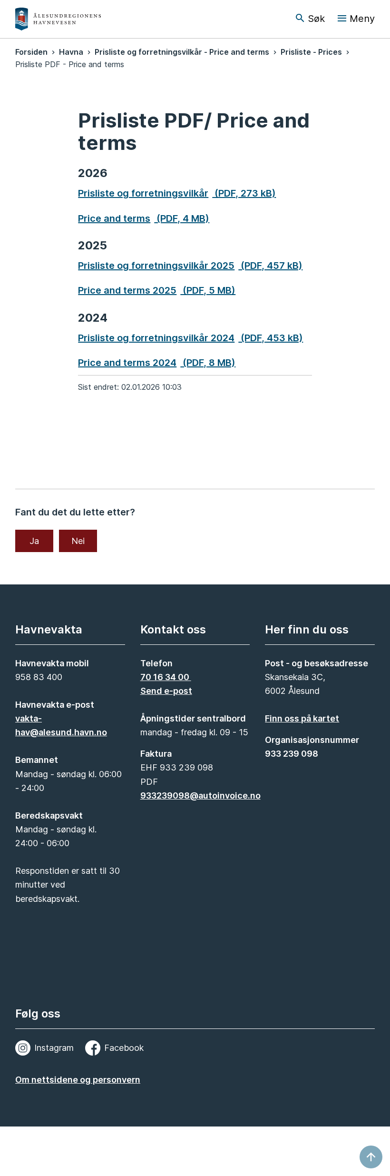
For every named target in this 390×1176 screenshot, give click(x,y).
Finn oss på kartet (302, 718)
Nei (78, 541)
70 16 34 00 (165, 677)
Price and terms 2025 (156, 290)
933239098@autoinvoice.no (200, 795)
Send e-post (166, 691)
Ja (34, 541)
